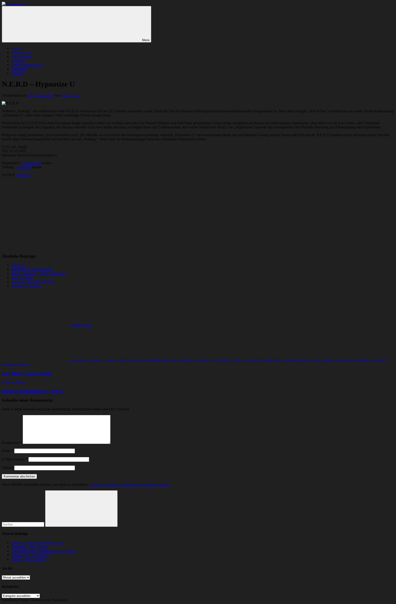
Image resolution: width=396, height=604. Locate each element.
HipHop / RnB (81, 325)
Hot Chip (169, 360)
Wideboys (364, 360)
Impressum (19, 69)
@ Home (22, 175)
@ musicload (31, 163)
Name (7, 451)
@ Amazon (23, 167)
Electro (141, 360)
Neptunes (303, 360)
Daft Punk (126, 360)
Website (7, 468)
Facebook (18, 60)
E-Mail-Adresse (15, 459)
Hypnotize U (204, 360)
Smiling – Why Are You (28, 559)
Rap (338, 360)
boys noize (78, 360)
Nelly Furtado (284, 360)
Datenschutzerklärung (27, 65)
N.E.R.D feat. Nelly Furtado (251, 360)
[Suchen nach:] (23, 524)
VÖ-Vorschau (21, 52)
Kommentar (12, 443)
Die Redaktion (21, 56)
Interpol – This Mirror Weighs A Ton (37, 543)
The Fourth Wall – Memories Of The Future (43, 551)
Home (15, 48)
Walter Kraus (70, 95)
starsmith (348, 360)
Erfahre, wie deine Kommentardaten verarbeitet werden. (129, 484)
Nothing (327, 360)
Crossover (110, 360)
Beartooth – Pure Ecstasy (29, 547)
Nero (315, 360)
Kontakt (17, 73)
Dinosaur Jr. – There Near (30, 555)
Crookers (94, 360)
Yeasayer (379, 360)
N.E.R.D (222, 360)
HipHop (154, 360)
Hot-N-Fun (185, 360)
